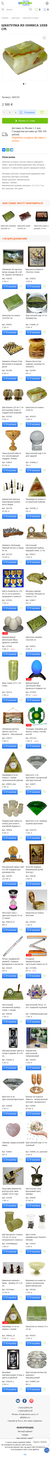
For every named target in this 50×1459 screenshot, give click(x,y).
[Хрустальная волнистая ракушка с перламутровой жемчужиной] (36, 1359)
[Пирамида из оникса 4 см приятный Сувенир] (36, 486)
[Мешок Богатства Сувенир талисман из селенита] (36, 348)
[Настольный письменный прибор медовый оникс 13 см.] (36, 532)
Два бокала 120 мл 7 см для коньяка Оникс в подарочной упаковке (12, 410)
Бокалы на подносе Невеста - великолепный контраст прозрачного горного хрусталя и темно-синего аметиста (37, 1101)
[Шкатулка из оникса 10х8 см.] (36, 394)
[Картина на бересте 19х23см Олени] (36, 256)
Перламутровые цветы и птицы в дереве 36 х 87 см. (13, 1053)
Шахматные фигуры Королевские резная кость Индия (11, 502)
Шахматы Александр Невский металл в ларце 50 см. (13, 548)
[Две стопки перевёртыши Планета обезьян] (36, 1221)
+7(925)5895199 (25, 1407)
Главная (4, 18)
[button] (46, 1450)
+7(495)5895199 (25, 1411)
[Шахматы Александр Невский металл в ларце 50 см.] (13, 532)
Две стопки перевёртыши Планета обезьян (36, 1237)
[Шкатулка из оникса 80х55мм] (36, 900)
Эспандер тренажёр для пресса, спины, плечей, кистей (36, 731)
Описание (8, 157)
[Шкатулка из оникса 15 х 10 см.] (36, 1313)
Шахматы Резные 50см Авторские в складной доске (12, 364)
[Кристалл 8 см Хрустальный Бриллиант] (13, 1083)
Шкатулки (15, 18)
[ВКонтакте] (18, 1401)
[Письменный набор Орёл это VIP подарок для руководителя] (13, 854)
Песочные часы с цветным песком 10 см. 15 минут (12, 915)
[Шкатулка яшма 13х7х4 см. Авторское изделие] (25, 216)
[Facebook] (24, 1401)
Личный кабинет (25, 1431)
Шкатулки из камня (30, 18)
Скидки (25, 1435)
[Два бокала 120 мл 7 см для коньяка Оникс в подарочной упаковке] (13, 394)
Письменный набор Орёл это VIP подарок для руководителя (13, 869)
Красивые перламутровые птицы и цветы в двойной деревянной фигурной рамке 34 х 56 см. (13, 1377)
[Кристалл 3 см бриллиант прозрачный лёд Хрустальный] (36, 762)
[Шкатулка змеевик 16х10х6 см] (8, 216)
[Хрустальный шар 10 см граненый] (36, 1129)
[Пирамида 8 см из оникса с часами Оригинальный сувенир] (13, 762)
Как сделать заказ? (25, 1438)
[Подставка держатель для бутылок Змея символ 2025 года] (13, 1175)
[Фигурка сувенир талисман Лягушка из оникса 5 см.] (36, 578)
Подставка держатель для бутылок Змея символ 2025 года (11, 1191)
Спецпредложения (14, 238)
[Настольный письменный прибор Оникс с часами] (13, 992)
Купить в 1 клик (27, 120)
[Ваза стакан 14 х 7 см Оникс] (13, 670)
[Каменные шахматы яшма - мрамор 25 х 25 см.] (13, 1267)
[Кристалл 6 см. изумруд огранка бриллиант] (36, 808)
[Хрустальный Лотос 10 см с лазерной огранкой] (36, 992)
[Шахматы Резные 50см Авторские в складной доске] (13, 348)
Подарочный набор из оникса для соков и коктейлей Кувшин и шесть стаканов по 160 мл (12, 826)
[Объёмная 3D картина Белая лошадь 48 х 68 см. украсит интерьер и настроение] (13, 256)
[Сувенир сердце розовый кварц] (13, 1129)
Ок (25, 1454)
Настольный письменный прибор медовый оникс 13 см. (35, 548)
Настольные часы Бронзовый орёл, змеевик (33, 1191)
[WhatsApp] (7, 149)
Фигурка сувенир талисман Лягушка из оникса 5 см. (35, 594)
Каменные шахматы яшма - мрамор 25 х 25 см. (12, 1283)
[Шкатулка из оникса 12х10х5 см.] (13, 302)
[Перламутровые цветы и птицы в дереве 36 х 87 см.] (13, 1037)
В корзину (30, 112)
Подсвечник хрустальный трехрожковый (32, 1053)
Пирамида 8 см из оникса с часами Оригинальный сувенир (12, 777)
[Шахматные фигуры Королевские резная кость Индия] (13, 486)
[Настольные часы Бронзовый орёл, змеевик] (36, 1175)
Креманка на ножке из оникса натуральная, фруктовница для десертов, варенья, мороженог (35, 1285)
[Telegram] (11, 149)
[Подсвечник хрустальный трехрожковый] (36, 1037)
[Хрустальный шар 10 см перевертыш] (36, 302)
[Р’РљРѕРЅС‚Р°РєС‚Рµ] (3, 149)
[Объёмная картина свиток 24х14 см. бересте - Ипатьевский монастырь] (13, 716)
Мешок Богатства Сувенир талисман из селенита (35, 364)
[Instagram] (31, 1401)
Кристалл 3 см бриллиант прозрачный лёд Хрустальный (36, 777)
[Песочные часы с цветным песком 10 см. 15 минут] (13, 900)
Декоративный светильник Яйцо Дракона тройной (10, 640)
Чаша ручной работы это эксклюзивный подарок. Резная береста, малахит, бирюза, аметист (11, 458)
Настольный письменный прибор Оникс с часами (11, 1007)
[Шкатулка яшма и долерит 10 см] (42, 216)
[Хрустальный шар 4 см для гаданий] (36, 440)
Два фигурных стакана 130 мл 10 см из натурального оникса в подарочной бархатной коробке (12, 1239)
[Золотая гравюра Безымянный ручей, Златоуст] (36, 854)
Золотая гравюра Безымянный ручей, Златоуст (34, 869)
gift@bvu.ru (25, 1417)
